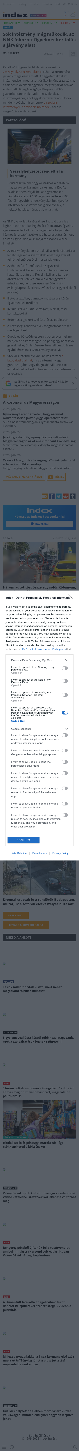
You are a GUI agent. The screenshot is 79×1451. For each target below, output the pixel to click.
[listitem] (39, 660)
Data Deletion (19, 853)
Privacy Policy (60, 853)
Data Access (39, 853)
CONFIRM (23, 840)
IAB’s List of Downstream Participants (44, 649)
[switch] (65, 668)
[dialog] (39, 725)
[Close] (71, 598)
